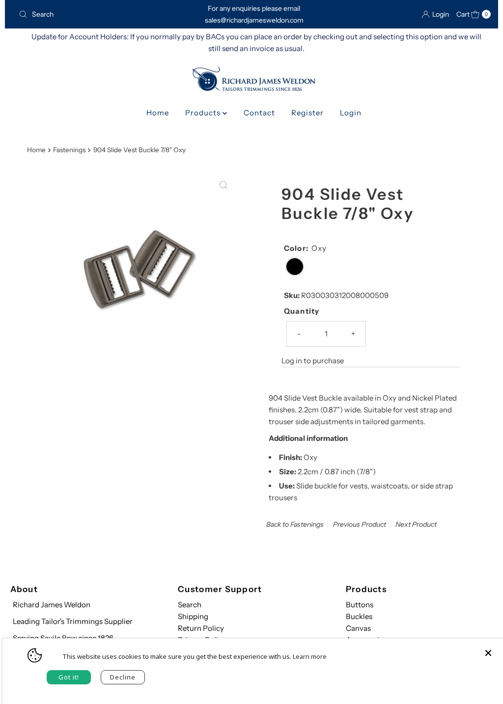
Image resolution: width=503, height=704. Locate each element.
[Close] (488, 648)
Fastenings (69, 150)
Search (189, 604)
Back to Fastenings (295, 524)
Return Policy (201, 628)
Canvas (358, 628)
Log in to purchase (312, 360)
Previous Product (359, 524)
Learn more (310, 656)
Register (307, 112)
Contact (259, 112)
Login (351, 112)
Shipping (193, 616)
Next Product (416, 524)
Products (204, 112)
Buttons (359, 604)
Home (157, 112)
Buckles (359, 616)
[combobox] (90, 14)
